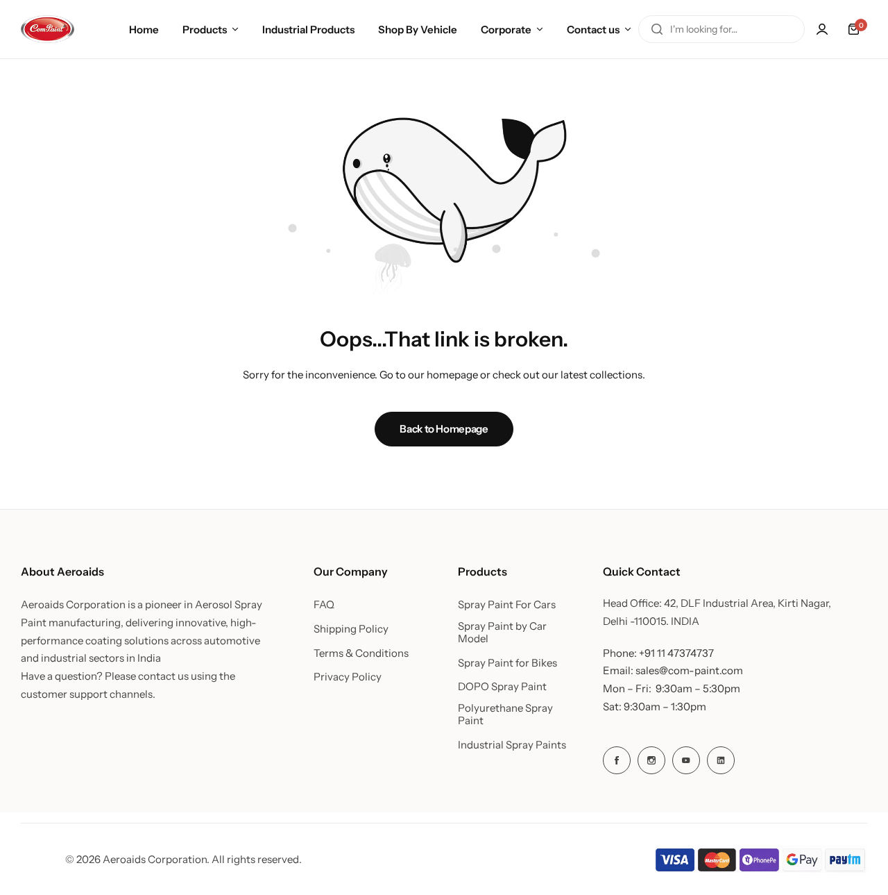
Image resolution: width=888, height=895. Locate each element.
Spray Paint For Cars (507, 605)
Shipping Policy (351, 629)
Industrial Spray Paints (512, 745)
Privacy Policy (348, 677)
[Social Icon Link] (617, 760)
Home (144, 29)
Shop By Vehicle (417, 29)
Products (204, 29)
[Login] (822, 29)
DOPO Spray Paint (502, 686)
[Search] (657, 29)
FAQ (324, 605)
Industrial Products (308, 29)
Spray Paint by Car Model (502, 632)
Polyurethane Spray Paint (505, 714)
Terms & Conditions (361, 653)
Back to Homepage (444, 428)
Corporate (506, 29)
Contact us (593, 29)
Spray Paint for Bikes (507, 663)
